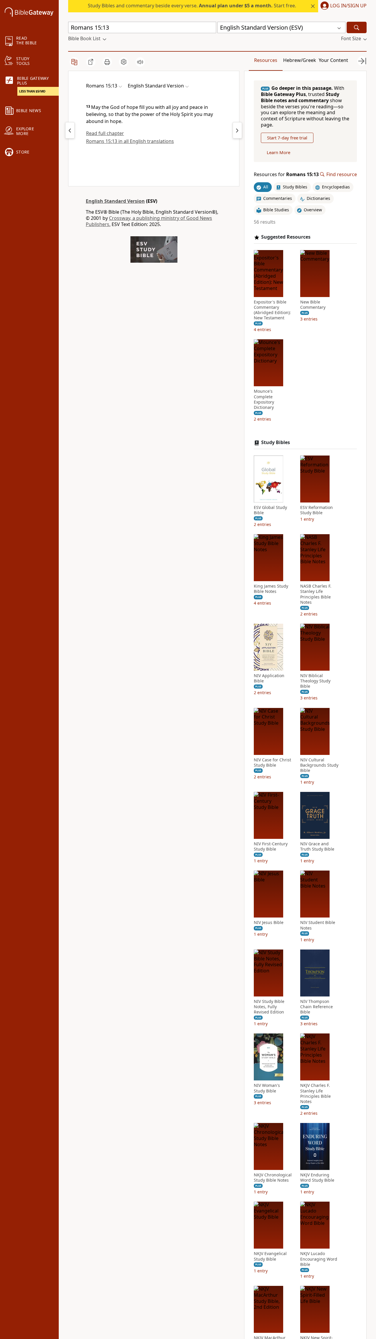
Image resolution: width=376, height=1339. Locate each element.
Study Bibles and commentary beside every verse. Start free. (192, 5)
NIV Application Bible (269, 678)
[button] (342, 6)
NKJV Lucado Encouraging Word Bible (318, 1259)
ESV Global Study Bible (270, 510)
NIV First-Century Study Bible (271, 846)
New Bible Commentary (312, 304)
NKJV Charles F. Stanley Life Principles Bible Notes (315, 1093)
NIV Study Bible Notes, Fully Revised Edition (269, 1007)
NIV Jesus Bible (268, 922)
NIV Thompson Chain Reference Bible (316, 1007)
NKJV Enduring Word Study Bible (317, 1177)
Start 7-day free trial (287, 138)
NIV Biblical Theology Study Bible (315, 681)
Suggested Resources (285, 237)
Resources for (286, 174)
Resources (265, 60)
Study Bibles (275, 442)
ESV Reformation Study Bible (316, 510)
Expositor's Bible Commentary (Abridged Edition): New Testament (272, 310)
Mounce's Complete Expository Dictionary (264, 399)
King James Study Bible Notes (271, 589)
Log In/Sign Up (348, 6)
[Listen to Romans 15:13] (140, 62)
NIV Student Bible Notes (317, 925)
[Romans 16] (237, 130)
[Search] (357, 27)
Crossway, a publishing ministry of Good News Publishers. (149, 221)
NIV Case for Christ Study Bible (272, 762)
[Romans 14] (70, 130)
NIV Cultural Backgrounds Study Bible (319, 765)
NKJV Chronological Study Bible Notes (273, 1177)
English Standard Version (115, 201)
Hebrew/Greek (299, 60)
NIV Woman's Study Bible (267, 1088)
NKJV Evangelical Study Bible (270, 1256)
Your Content (333, 60)
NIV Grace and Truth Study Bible (317, 846)
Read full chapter (105, 133)
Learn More (278, 152)
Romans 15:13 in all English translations (130, 141)
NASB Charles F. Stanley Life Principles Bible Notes (315, 594)
